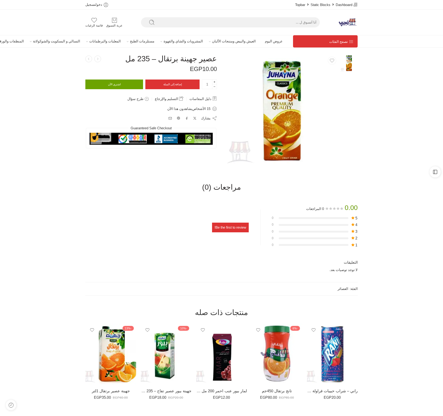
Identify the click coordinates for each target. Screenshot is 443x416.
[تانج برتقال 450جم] (276, 354)
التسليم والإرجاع (167, 99)
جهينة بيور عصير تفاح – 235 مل (166, 391)
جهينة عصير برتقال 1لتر (111, 391)
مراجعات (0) (221, 187)
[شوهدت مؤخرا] (11, 405)
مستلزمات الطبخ (142, 41)
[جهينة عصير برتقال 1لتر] (110, 354)
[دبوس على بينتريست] (178, 118)
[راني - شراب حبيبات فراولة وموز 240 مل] (332, 354)
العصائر (343, 289)
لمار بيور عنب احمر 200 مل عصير (221, 391)
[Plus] (214, 82)
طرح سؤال (135, 99)
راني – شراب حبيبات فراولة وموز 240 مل (332, 391)
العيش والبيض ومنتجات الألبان (234, 41)
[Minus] (214, 86)
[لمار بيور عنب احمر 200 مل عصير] (221, 354)
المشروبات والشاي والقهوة (183, 41)
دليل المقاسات (200, 99)
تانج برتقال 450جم (277, 391)
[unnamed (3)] (349, 63)
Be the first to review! (230, 227)
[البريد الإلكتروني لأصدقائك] (170, 118)
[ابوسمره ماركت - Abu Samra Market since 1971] (348, 22)
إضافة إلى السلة (172, 84)
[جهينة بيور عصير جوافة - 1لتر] (97, 59)
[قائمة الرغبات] (332, 60)
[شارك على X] (195, 118)
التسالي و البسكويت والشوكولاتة (56, 41)
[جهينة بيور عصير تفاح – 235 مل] (166, 354)
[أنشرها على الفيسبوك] (187, 118)
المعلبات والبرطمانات (105, 41)
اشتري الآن (114, 84)
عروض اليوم (274, 41)
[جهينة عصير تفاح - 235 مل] (88, 59)
